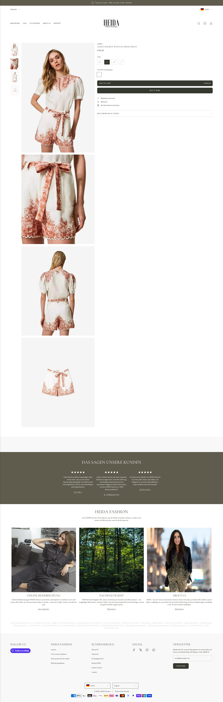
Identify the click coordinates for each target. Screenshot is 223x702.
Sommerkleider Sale (195, 624)
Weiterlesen (111, 609)
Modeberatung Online (178, 624)
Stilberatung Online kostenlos (158, 624)
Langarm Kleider (158, 622)
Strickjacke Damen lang (41, 622)
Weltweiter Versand (108, 98)
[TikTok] (154, 650)
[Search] (199, 23)
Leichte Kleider (34, 624)
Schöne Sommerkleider (111, 622)
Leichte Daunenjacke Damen (20, 622)
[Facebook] (134, 650)
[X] (140, 650)
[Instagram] (147, 650)
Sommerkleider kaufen (67, 624)
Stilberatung (145, 622)
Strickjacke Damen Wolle (131, 622)
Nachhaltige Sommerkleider (136, 624)
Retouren (104, 102)
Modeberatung (206, 622)
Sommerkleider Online (50, 624)
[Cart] (211, 23)
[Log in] (205, 23)
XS (100, 62)
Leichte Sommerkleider (173, 622)
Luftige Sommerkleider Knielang (62, 622)
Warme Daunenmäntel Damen (89, 624)
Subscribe (181, 666)
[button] (13, 570)
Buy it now (155, 90)
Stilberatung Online (21, 624)
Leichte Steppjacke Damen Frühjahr (89, 622)
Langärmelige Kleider (191, 622)
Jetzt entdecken (43, 609)
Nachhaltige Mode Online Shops (112, 624)
